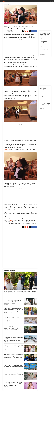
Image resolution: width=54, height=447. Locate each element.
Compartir (34, 30)
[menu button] (52, 1)
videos (12, 90)
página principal (6, 4)
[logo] (3, 1)
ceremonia (8, 149)
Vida (10, 4)
